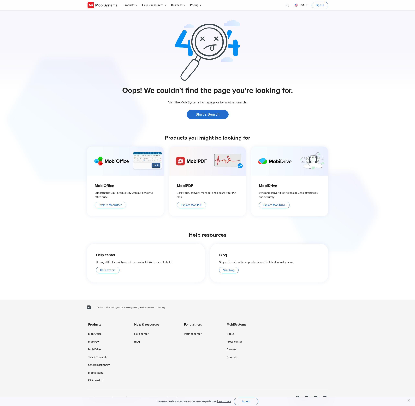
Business (176, 5)
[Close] (409, 400)
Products (129, 5)
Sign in (320, 5)
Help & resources (152, 5)
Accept (246, 401)
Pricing (194, 5)
